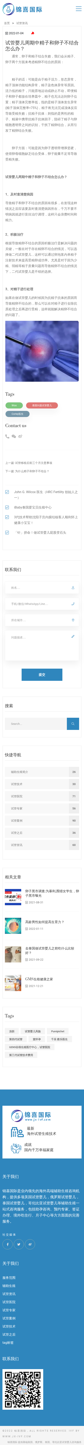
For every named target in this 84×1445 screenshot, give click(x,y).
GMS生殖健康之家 (39, 979)
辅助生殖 (8, 1286)
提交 (42, 675)
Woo (14, 405)
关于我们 (10, 1263)
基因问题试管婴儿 (42, 405)
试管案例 (8, 1318)
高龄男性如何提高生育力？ (44, 922)
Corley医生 (17, 414)
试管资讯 (8, 1294)
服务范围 (8, 1278)
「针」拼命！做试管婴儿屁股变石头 (40, 532)
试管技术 (8, 1326)
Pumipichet (57, 1031)
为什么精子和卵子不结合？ (32, 471)
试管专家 (8, 1310)
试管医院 (8, 1302)
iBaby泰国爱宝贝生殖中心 (33, 507)
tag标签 (8, 1343)
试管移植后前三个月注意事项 (33, 462)
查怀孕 (37, 1039)
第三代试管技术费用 (21, 1055)
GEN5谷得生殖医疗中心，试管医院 (29, 1047)
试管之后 (8, 1334)
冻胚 (11, 1031)
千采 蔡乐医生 (59, 1039)
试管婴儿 (11, 177)
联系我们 (10, 1359)
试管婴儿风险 (33, 1031)
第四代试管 (15, 1039)
